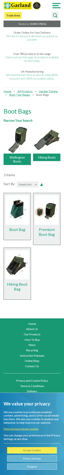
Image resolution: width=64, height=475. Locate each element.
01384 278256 (38, 23)
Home (8, 91)
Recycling (32, 350)
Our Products (32, 334)
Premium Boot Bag (47, 232)
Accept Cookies (32, 450)
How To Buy (32, 339)
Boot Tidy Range (19, 94)
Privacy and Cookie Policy (32, 380)
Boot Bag (17, 229)
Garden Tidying (48, 91)
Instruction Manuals (32, 355)
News (32, 344)
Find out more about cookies (21, 428)
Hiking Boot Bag (17, 286)
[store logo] (18, 6)
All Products (25, 91)
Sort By (9, 184)
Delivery (32, 391)
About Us (32, 329)
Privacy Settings (32, 458)
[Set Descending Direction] (41, 184)
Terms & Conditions (32, 386)
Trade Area (13, 15)
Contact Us (32, 366)
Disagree (32, 466)
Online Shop (32, 360)
